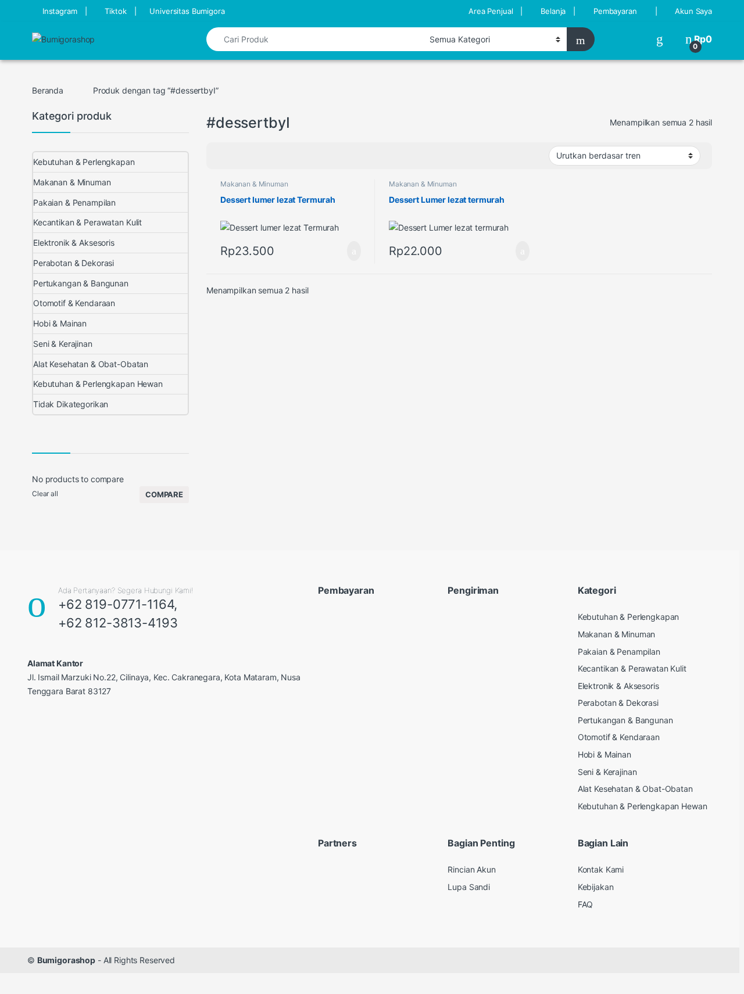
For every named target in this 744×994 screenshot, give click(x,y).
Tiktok (115, 11)
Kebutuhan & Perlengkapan (84, 162)
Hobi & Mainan (60, 323)
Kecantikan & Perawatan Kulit (87, 222)
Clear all (45, 493)
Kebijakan (596, 887)
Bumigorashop (66, 960)
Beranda (47, 90)
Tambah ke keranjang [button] (342, 251)
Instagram (59, 11)
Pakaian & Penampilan (74, 202)
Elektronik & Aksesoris (74, 242)
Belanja (553, 11)
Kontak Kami (601, 869)
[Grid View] (222, 155)
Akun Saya (693, 11)
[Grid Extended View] (239, 155)
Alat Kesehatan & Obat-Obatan (90, 364)
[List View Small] (273, 155)
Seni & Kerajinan (62, 344)
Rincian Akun (471, 869)
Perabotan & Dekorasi (73, 263)
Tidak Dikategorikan (70, 404)
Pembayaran (615, 11)
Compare (164, 494)
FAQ (585, 904)
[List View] (256, 155)
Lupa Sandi (469, 887)
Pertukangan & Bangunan (80, 283)
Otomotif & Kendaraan (74, 303)
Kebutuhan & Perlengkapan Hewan (98, 384)
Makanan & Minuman (254, 184)
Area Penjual (490, 11)
